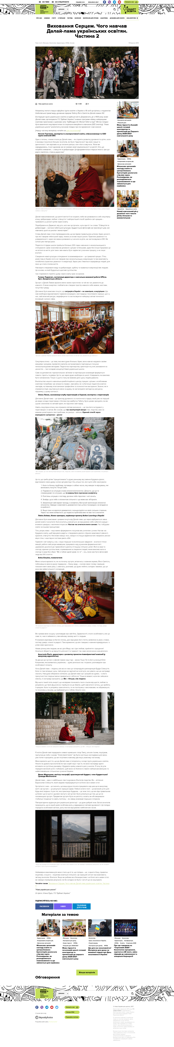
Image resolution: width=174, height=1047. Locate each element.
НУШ (106, 945)
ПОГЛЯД (69, 18)
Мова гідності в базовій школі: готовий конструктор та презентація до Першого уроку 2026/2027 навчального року (128, 130)
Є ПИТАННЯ (61, 18)
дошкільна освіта (131, 209)
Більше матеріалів (87, 972)
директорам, (61, 43)
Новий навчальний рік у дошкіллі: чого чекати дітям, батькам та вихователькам (127, 214)
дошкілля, (121, 209)
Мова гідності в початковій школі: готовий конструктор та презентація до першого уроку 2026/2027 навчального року (74, 953)
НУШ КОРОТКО (131, 18)
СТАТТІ (54, 18)
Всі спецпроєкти (62, 2)
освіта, (123, 943)
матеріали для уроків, (124, 120)
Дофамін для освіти (117, 18)
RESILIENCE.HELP (93, 2)
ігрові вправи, (93, 943)
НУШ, (68, 43)
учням (72, 43)
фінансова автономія (124, 164)
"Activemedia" (53, 1022)
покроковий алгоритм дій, (126, 161)
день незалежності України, (97, 940)
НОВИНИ (47, 18)
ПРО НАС (39, 18)
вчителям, (53, 43)
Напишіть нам (129, 2)
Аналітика (104, 18)
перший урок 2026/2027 (71, 945)
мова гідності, (68, 943)
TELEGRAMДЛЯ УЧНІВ (81, 906)
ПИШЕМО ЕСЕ (80, 2)
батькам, (46, 43)
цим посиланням (73, 131)
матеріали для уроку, (70, 940)
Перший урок (122, 122)
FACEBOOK (44, 906)
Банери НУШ (70, 1012)
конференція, (129, 940)
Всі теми (45, 2)
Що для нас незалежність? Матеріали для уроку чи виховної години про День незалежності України (99, 951)
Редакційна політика (72, 1017)
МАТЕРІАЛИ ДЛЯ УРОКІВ (90, 18)
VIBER (63, 906)
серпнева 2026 (131, 943)
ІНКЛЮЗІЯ (78, 18)
